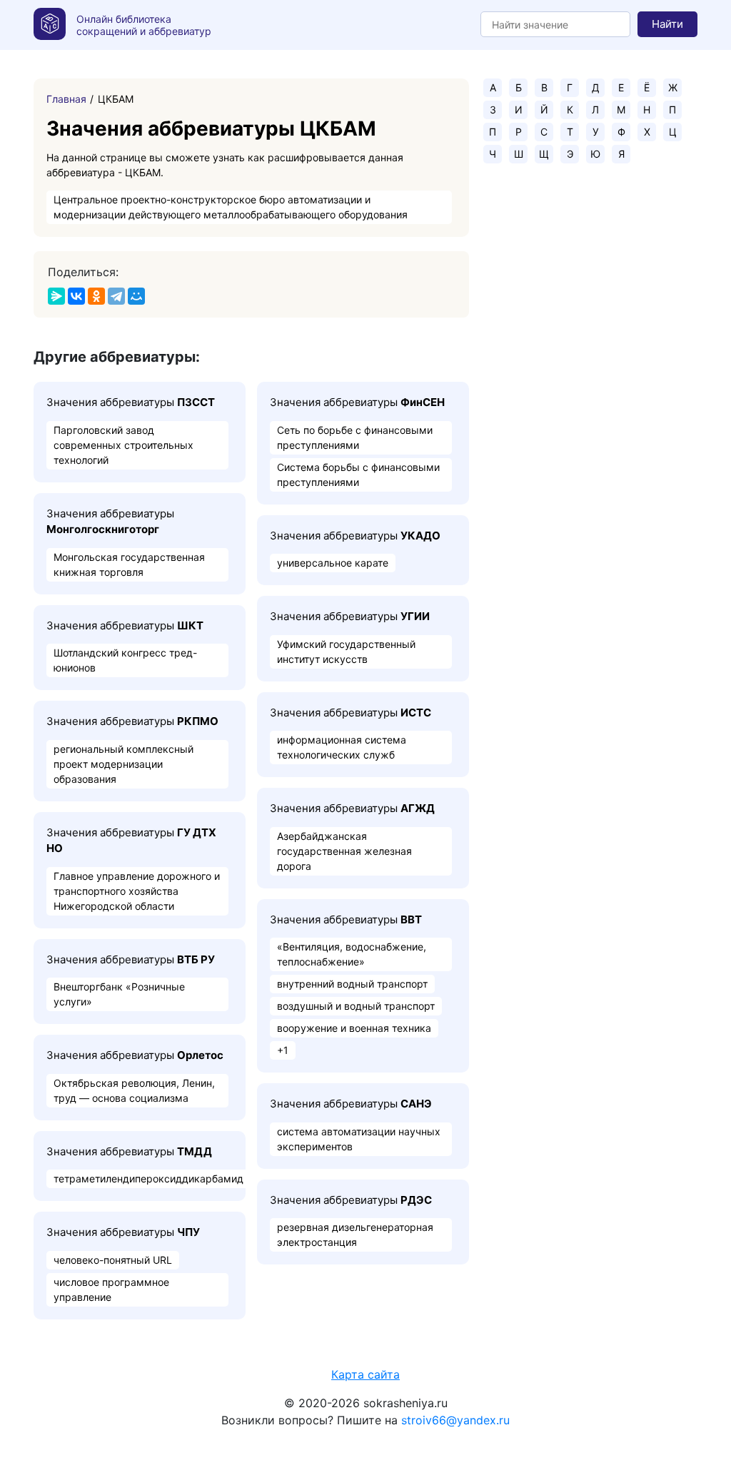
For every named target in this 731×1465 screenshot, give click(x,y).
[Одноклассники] (96, 296)
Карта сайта (365, 1374)
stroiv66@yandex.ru (455, 1420)
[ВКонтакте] (76, 296)
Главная (66, 99)
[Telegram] (116, 296)
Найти (667, 24)
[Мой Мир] (136, 296)
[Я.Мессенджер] (56, 296)
